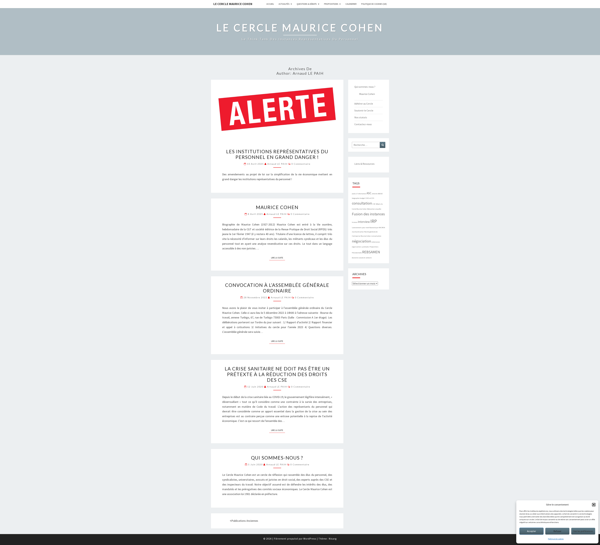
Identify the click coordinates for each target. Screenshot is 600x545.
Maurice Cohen (277, 207)
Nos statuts (360, 117)
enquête (378, 209)
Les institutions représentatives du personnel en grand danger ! (277, 154)
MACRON (382, 228)
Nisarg (333, 538)
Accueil (270, 3)
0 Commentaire (300, 163)
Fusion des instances (368, 214)
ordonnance (376, 242)
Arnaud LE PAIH (277, 163)
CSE (373, 204)
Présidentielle (357, 253)
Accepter (531, 531)
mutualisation (376, 236)
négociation (361, 241)
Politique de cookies (556, 539)
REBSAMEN (371, 252)
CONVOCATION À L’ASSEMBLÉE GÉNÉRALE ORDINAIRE (277, 287)
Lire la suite (278, 257)
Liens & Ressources (364, 163)
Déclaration (371, 209)
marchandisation (358, 232)
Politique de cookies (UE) (374, 3)
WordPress (309, 538)
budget (362, 198)
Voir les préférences (583, 531)
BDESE (380, 194)
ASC (369, 193)
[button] (593, 504)
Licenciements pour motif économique (365, 228)
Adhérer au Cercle (363, 103)
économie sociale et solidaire (362, 258)
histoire (354, 222)
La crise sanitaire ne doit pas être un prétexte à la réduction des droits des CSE (277, 374)
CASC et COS (369, 198)
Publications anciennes (244, 520)
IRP (373, 221)
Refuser (557, 531)
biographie (355, 198)
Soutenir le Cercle (363, 110)
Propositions (331, 3)
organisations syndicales (360, 247)
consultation (362, 203)
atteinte (375, 194)
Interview (364, 222)
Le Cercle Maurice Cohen (232, 4)
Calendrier (351, 3)
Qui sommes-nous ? (277, 457)
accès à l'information (359, 194)
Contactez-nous (363, 124)
